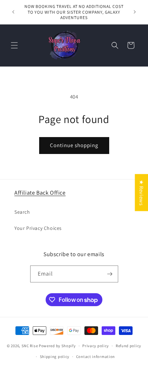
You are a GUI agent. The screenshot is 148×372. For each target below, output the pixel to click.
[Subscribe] (110, 274)
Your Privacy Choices (38, 228)
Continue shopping (74, 145)
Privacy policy (95, 345)
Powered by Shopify (57, 345)
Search (22, 212)
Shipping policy (55, 356)
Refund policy (128, 345)
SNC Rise (30, 345)
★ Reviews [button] (141, 192)
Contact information (95, 356)
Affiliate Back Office (40, 192)
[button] (14, 45)
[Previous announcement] (13, 12)
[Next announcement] (135, 12)
